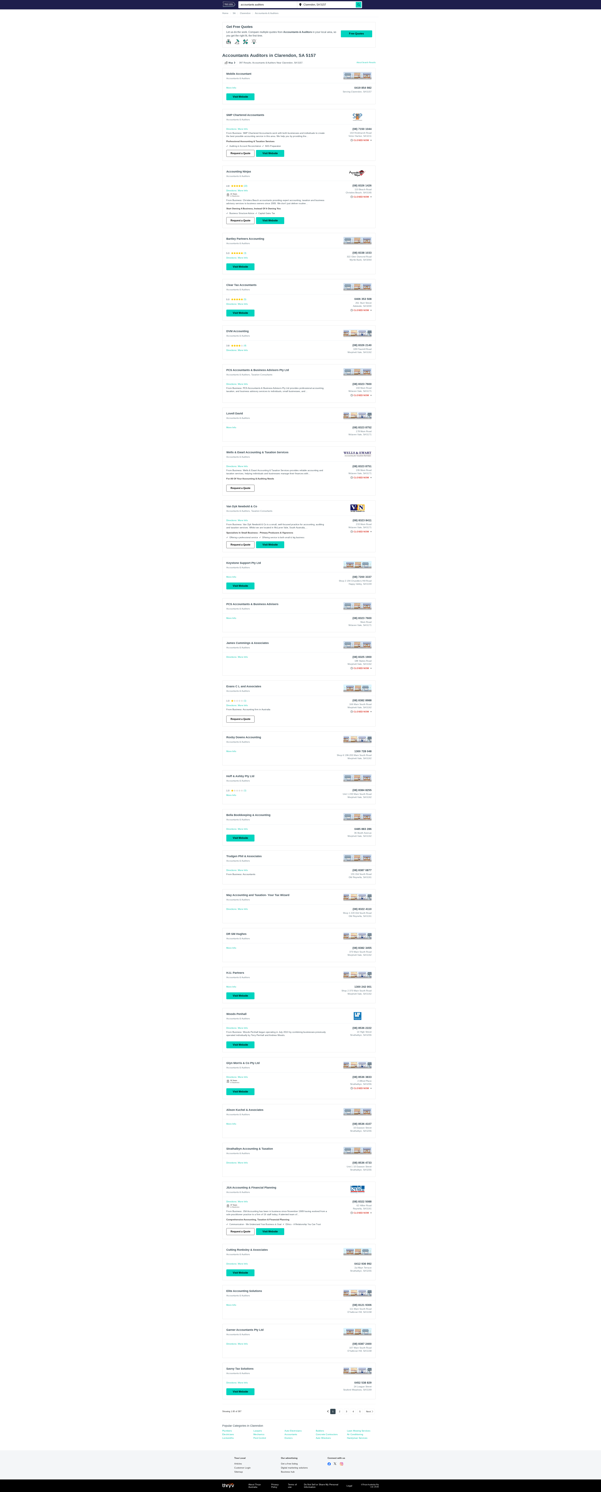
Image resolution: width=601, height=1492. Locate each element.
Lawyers (257, 1430)
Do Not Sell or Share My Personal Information (321, 1485)
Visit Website (240, 96)
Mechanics (258, 1434)
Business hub (288, 1472)
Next (368, 1411)
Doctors (288, 1438)
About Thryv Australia (254, 1485)
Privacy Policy (275, 1485)
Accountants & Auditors (238, 78)
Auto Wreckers (323, 1438)
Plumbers (227, 1430)
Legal (349, 1485)
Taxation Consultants (261, 374)
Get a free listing (289, 1463)
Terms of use (292, 1485)
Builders (320, 1430)
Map (231, 62)
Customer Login (242, 1467)
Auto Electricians (293, 1430)
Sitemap (238, 1472)
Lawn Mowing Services (358, 1430)
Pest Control (259, 1438)
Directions (231, 129)
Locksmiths (228, 1438)
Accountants (291, 1434)
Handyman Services (357, 1438)
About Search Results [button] (366, 62)
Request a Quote (240, 153)
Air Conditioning (355, 1434)
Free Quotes (356, 33)
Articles (238, 1463)
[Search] (358, 5)
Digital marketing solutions (294, 1467)
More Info (231, 87)
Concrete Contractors (327, 1434)
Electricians (228, 1434)
